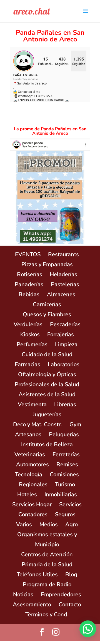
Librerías (65, 404)
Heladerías (63, 274)
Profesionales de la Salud (47, 384)
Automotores (32, 464)
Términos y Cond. (47, 614)
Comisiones (64, 474)
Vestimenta (32, 404)
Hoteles (27, 494)
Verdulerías (28, 324)
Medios (48, 524)
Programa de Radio (47, 584)
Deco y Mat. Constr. (37, 424)
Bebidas (29, 294)
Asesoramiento (32, 604)
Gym (75, 424)
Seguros (65, 514)
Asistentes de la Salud (47, 394)
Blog (71, 574)
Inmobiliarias (60, 494)
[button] (87, 628)
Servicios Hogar (32, 504)
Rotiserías (29, 274)
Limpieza (66, 344)
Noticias (23, 594)
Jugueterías (47, 414)
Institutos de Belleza (47, 444)
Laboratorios (63, 364)
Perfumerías (32, 344)
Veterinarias (29, 454)
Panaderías (29, 284)
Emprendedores (61, 594)
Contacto (70, 604)
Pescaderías (65, 324)
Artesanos (28, 434)
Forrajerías (60, 334)
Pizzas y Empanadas (47, 264)
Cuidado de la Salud (47, 354)
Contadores (33, 514)
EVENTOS (28, 254)
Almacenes (61, 294)
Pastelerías (65, 284)
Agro (71, 524)
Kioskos (30, 334)
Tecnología (28, 474)
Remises (67, 464)
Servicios (70, 504)
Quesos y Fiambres (47, 314)
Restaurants (63, 254)
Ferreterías (66, 454)
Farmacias (27, 364)
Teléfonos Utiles (37, 574)
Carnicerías (47, 304)
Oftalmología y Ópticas (47, 374)
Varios (24, 524)
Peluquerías (64, 434)
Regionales (33, 484)
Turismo (65, 484)
